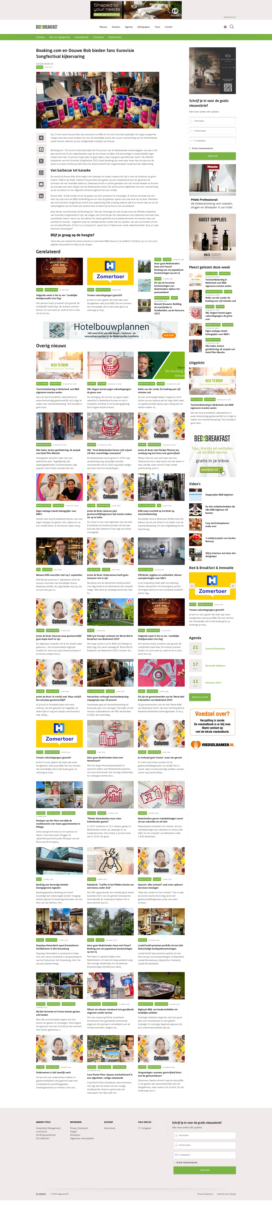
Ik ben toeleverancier (202, 148)
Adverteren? (230, 17)
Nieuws (103, 26)
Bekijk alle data (200, 697)
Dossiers (116, 26)
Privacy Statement (79, 1128)
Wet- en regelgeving (59, 37)
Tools (157, 26)
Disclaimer (75, 1135)
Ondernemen (115, 37)
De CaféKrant (42, 1138)
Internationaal (81, 37)
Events (39, 67)
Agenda (129, 26)
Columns (40, 37)
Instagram (146, 1128)
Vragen (73, 1131)
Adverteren (109, 1128)
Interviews (98, 37)
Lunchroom (41, 1131)
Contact (168, 26)
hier (142, 241)
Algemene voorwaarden (82, 1138)
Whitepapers (143, 26)
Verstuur (212, 156)
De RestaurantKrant (46, 1135)
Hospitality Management (48, 1128)
